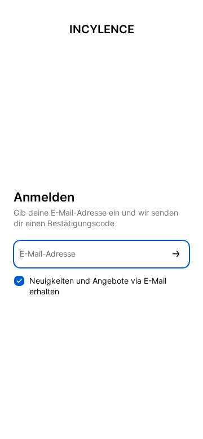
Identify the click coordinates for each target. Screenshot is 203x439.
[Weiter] (176, 254)
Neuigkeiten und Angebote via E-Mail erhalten (97, 286)
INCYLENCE (101, 29)
